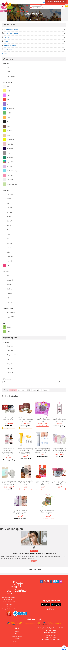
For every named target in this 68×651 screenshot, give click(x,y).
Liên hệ (9, 606)
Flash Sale (46, 390)
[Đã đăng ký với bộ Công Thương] (20, 613)
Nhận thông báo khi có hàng (42, 425)
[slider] (4, 382)
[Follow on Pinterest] (48, 582)
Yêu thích (21, 390)
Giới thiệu (9, 604)
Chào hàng (17, 638)
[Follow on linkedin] (57, 582)
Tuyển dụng (17, 631)
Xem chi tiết (8, 426)
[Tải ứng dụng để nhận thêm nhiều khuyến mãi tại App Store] (45, 604)
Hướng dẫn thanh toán (9, 609)
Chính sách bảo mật (9, 602)
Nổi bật (28, 390)
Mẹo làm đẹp (34, 551)
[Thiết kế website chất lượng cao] (50, 609)
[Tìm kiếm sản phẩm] (63, 6)
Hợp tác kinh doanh (17, 636)
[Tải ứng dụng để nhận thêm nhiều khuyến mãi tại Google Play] (56, 604)
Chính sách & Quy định (9, 597)
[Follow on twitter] (54, 582)
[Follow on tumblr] (51, 582)
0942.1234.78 (56, 640)
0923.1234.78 (25, 11)
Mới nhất (13, 390)
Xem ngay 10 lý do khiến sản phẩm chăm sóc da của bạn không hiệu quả (34, 553)
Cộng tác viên (17, 641)
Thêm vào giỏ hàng (25, 426)
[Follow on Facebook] (41, 582)
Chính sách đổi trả (9, 599)
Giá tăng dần (36, 390)
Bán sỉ (17, 634)
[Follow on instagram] (60, 582)
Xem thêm (34, 561)
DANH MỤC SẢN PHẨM (57, 2)
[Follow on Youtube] (44, 582)
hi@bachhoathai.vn (52, 632)
